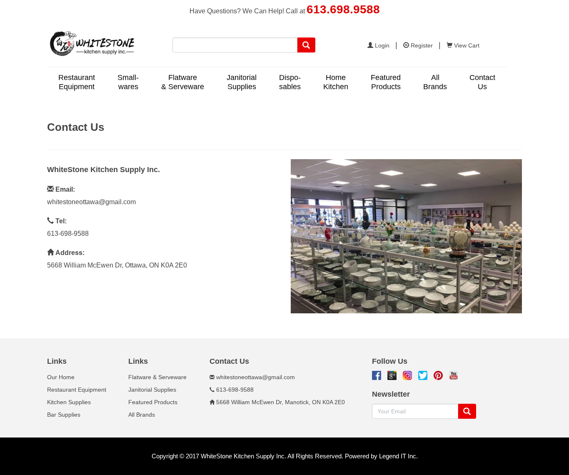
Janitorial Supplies (152, 389)
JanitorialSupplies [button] (242, 82)
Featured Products (152, 402)
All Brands (141, 414)
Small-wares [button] (128, 82)
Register (421, 45)
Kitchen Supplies (69, 402)
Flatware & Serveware (157, 377)
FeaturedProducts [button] (386, 82)
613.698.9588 (343, 9)
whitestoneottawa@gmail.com (91, 201)
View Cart (465, 45)
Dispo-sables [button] (290, 82)
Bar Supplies (63, 414)
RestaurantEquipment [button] (76, 82)
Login (381, 45)
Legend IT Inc (397, 456)
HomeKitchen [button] (335, 82)
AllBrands (435, 82)
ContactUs (482, 82)
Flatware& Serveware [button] (182, 82)
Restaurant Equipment (76, 389)
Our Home (61, 377)
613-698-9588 (68, 233)
